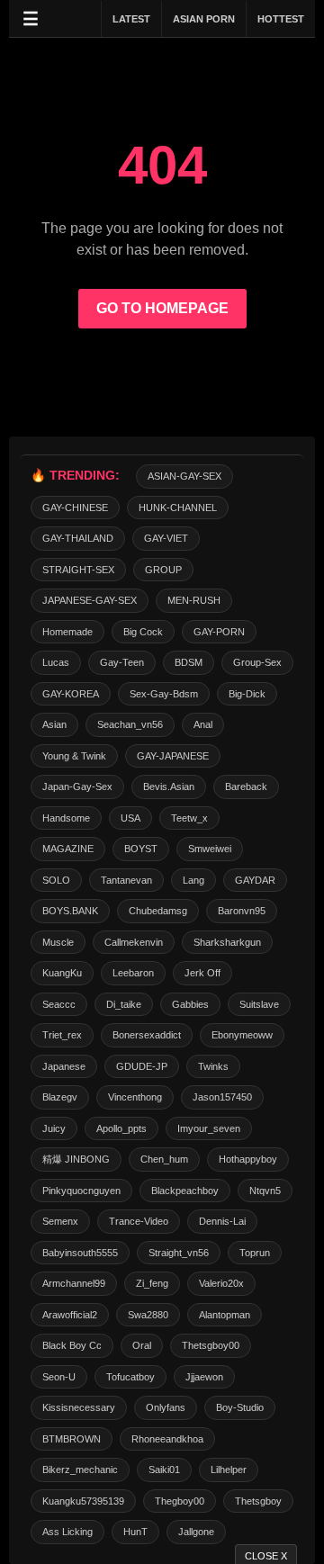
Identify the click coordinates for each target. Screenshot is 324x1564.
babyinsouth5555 (80, 1252)
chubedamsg (158, 910)
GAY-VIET (166, 538)
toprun (254, 1252)
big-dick (247, 693)
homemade (67, 631)
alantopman (224, 1314)
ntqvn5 (265, 1190)
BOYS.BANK (70, 910)
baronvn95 (242, 910)
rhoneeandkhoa (167, 1439)
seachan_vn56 (130, 724)
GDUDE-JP (141, 1066)
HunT (135, 1531)
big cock (143, 631)
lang (193, 880)
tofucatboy (130, 1376)
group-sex (257, 662)
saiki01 (164, 1469)
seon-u (59, 1376)
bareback (246, 786)
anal (203, 724)
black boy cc (72, 1345)
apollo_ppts (121, 1128)
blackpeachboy (185, 1190)
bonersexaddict (146, 1034)
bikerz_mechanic (80, 1469)
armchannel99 (73, 1283)
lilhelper (229, 1469)
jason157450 (222, 1097)
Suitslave (259, 1004)
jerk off (202, 972)
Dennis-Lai (222, 1221)
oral (141, 1345)
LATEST (131, 18)
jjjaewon (204, 1376)
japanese (64, 1066)
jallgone (196, 1531)
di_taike (123, 1004)
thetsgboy (258, 1501)
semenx (60, 1221)
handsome (66, 818)
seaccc (59, 1004)
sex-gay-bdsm (164, 693)
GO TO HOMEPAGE (162, 308)
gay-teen (122, 662)
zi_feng (152, 1283)
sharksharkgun (227, 942)
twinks (213, 1066)
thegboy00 (179, 1501)
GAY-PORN (219, 631)
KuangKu (62, 972)
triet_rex (62, 1034)
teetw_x (189, 818)
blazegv (59, 1097)
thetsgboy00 (210, 1345)
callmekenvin (133, 942)
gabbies (190, 1004)
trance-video (138, 1221)
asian (54, 724)
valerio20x (221, 1283)
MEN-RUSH (193, 600)
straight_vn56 (178, 1252)
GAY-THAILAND (77, 538)
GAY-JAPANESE (173, 756)
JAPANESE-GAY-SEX (89, 600)
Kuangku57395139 (83, 1501)
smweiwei (209, 848)
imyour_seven (208, 1128)
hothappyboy (248, 1159)
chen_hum (164, 1159)
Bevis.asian (168, 786)
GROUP (163, 569)
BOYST (141, 848)
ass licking (67, 1531)
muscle (58, 942)
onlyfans (165, 1407)
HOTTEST (280, 18)
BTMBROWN (71, 1439)
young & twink (74, 756)
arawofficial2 (69, 1314)
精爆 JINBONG (76, 1159)
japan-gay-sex (77, 786)
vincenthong (135, 1097)
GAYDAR (255, 880)
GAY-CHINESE (75, 507)
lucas (55, 662)
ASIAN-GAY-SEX (184, 476)
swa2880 (148, 1314)
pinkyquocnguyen (81, 1190)
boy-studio (240, 1407)
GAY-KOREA (70, 693)
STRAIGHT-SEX (78, 569)
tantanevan (126, 880)
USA (130, 818)
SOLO (56, 880)
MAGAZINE (68, 848)
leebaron (133, 972)
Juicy (54, 1128)
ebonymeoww (242, 1034)
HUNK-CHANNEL (178, 507)
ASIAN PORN (204, 18)
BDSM (188, 662)
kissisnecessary (78, 1407)
